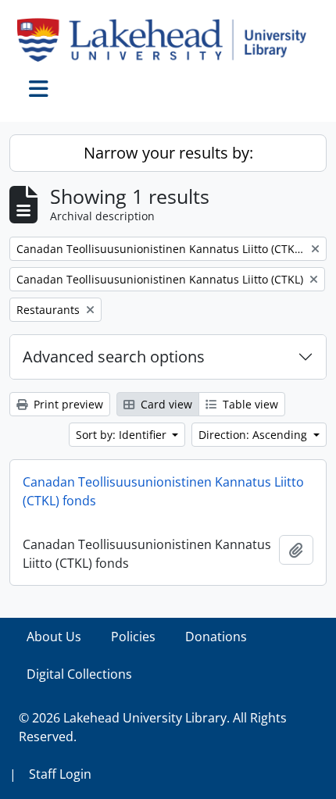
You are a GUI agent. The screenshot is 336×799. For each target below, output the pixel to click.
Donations (216, 636)
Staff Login (60, 774)
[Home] (168, 40)
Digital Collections (79, 674)
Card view (165, 404)
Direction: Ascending (254, 434)
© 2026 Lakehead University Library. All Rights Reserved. (153, 727)
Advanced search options (114, 356)
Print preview (66, 404)
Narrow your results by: (168, 152)
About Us (54, 636)
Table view (249, 404)
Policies (133, 636)
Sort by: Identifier (123, 434)
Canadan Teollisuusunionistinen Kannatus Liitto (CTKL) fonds (163, 491)
